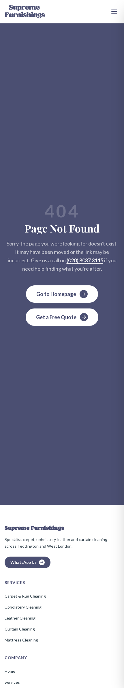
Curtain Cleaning (20, 628)
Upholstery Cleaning (23, 607)
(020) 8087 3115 (85, 260)
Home (10, 671)
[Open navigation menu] (114, 11)
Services (12, 682)
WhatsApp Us (23, 562)
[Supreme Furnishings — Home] (25, 11)
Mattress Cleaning (21, 639)
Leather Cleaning (20, 618)
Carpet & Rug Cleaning (25, 596)
